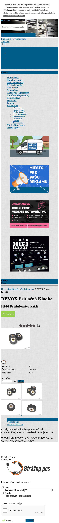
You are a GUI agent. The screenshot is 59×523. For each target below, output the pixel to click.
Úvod (3, 289)
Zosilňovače (14, 289)
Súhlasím (21, 16)
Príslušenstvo (27, 289)
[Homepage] (8, 48)
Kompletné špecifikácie (17, 419)
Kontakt (12, 68)
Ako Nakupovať (15, 53)
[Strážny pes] (3, 363)
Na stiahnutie (13, 422)
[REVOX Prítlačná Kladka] (16, 348)
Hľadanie (5, 20)
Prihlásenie (6, 39)
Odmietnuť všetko (10, 16)
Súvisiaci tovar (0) (15, 424)
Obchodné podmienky (18, 58)
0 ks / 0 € (5, 41)
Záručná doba (14, 63)
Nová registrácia (19, 39)
